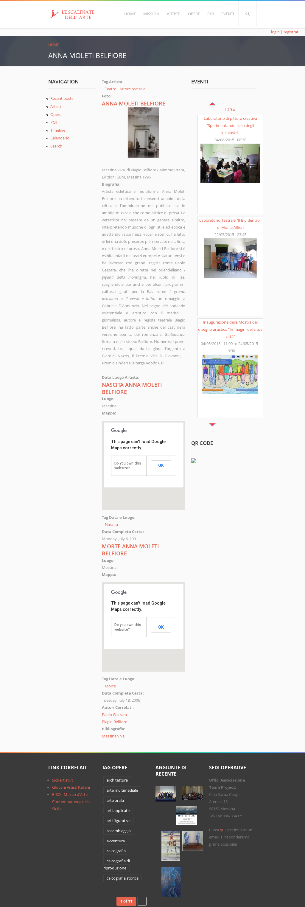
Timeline (57, 130)
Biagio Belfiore (114, 721)
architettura (117, 780)
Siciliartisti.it (62, 780)
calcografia (116, 850)
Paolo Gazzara (114, 714)
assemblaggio (119, 830)
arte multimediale (122, 790)
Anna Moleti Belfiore (133, 103)
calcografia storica (123, 878)
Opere (194, 13)
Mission (151, 13)
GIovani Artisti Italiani (71, 787)
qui (223, 830)
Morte (110, 686)
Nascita (111, 524)
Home (130, 13)
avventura (116, 841)
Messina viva (113, 736)
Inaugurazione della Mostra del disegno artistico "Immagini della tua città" (230, 329)
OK (161, 465)
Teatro (110, 88)
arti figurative (118, 820)
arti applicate (118, 810)
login (275, 32)
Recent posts (61, 98)
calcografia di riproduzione (116, 864)
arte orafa (115, 800)
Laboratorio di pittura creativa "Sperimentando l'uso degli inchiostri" (230, 125)
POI (210, 13)
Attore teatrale (132, 88)
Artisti (173, 13)
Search (247, 13)
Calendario (59, 138)
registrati (291, 32)
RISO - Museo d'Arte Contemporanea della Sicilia (71, 801)
